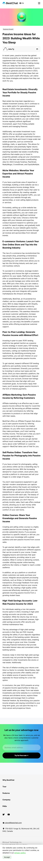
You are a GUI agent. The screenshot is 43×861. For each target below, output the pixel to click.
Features (6, 793)
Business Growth (8, 29)
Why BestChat (8, 780)
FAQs (5, 806)
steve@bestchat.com (13, 823)
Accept (7, 857)
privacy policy (19, 853)
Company (6, 800)
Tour (4, 786)
